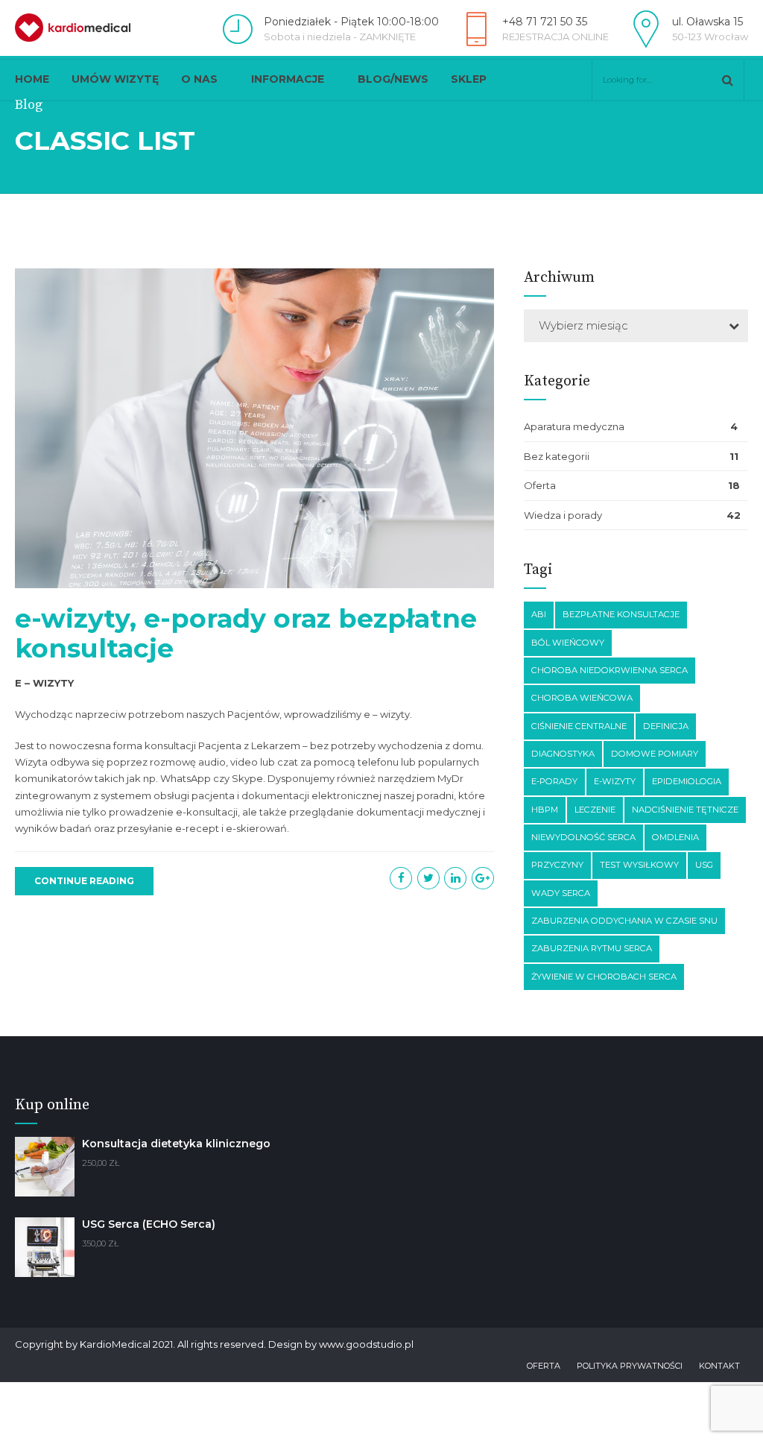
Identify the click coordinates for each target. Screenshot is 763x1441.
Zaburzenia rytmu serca (591, 948)
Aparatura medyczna (574, 426)
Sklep (469, 79)
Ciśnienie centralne (579, 726)
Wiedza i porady (563, 515)
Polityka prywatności (630, 1365)
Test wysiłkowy (639, 865)
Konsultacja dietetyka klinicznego (176, 1143)
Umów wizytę (115, 79)
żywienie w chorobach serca (604, 976)
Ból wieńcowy (567, 642)
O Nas (199, 79)
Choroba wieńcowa (582, 698)
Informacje (287, 79)
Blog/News (393, 79)
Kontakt (719, 1365)
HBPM (544, 809)
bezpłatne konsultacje (621, 614)
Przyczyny (557, 865)
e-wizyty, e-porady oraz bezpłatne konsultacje (246, 633)
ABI (538, 614)
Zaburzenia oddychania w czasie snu (624, 920)
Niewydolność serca (583, 837)
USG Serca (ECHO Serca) (148, 1224)
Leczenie (594, 809)
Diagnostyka (563, 753)
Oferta (540, 485)
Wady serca (560, 893)
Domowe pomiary (654, 753)
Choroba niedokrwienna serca (609, 670)
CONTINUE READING (84, 880)
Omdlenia (675, 837)
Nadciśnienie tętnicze (685, 809)
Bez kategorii (556, 456)
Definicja (665, 726)
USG (704, 865)
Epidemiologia (686, 781)
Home (32, 79)
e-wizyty (615, 781)
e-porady (554, 781)
